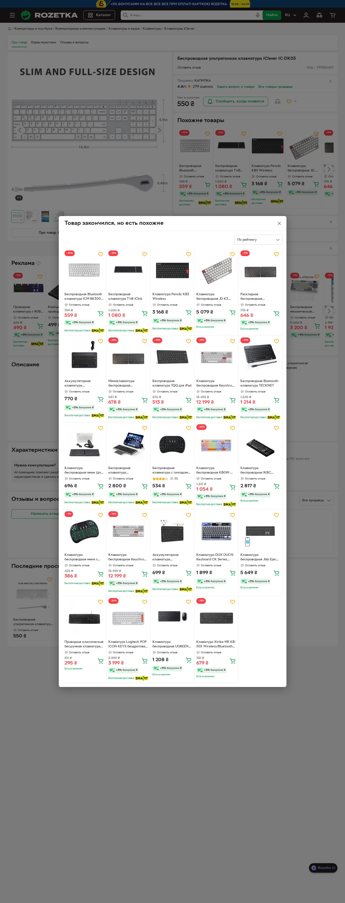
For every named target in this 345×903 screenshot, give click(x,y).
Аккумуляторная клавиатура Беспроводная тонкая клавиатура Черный (169, 557)
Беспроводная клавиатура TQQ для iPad (171, 383)
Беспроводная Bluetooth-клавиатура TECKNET (259, 383)
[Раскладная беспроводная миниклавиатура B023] (260, 270)
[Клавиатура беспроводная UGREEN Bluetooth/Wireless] (172, 618)
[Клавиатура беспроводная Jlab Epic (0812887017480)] (260, 531)
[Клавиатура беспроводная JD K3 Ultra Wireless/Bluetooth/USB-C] (216, 270)
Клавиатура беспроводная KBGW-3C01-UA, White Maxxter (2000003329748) (215, 471)
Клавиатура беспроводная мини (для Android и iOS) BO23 (83, 471)
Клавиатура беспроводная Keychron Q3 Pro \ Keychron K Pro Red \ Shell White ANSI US (215, 384)
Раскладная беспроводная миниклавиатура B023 (257, 297)
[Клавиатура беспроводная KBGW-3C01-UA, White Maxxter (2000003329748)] (216, 444)
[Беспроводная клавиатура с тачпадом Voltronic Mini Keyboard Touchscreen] (172, 444)
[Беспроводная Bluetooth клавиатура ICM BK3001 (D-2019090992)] (84, 270)
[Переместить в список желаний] (100, 254)
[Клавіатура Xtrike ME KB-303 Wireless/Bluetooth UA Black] (216, 618)
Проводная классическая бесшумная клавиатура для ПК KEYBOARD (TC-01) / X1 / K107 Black (83, 644)
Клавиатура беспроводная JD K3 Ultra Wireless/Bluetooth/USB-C (215, 297)
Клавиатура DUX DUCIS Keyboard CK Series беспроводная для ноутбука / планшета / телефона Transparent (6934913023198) (214, 557)
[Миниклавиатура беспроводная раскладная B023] (128, 357)
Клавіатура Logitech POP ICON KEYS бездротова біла (127, 644)
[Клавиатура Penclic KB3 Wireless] (172, 270)
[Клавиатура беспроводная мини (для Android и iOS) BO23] (84, 444)
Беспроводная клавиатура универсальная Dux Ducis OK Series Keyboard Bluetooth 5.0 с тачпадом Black (127, 471)
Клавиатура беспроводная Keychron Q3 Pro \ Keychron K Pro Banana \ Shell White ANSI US (128, 557)
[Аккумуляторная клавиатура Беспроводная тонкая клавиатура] (84, 357)
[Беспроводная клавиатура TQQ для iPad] (172, 357)
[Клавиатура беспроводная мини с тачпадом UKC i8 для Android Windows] (84, 531)
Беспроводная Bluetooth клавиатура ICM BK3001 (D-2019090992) (83, 297)
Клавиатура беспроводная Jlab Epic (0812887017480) (258, 557)
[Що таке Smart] (97, 330)
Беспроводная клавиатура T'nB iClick (125, 296)
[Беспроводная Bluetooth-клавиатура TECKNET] (260, 357)
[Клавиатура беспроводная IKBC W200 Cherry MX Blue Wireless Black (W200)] (260, 444)
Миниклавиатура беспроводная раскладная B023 (121, 384)
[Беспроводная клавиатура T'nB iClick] (128, 270)
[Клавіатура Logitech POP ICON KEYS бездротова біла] (128, 618)
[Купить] (100, 313)
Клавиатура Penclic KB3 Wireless (170, 296)
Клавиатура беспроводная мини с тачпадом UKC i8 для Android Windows (81, 557)
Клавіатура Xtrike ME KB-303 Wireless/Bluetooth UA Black (216, 644)
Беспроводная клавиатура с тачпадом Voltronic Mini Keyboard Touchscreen (170, 471)
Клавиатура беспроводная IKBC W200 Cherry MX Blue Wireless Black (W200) (258, 471)
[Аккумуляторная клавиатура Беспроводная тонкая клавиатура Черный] (172, 531)
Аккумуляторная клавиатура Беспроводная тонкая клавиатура (81, 384)
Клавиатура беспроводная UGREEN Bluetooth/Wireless (170, 644)
